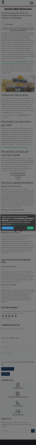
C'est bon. (30, 228)
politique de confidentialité (19, 224)
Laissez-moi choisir (7, 228)
